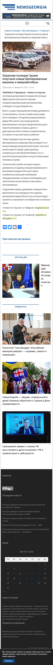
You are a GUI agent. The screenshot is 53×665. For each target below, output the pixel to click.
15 (39, 573)
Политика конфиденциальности (39, 647)
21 (33, 578)
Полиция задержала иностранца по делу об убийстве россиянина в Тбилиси (23, 506)
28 (33, 583)
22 (39, 578)
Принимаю (9, 661)
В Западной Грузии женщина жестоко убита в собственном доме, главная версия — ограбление (25, 530)
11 (14, 573)
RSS (3, 536)
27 (26, 583)
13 (26, 573)
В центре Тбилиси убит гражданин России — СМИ (22, 525)
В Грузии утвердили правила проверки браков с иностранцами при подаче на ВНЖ (21, 512)
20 (26, 578)
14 (33, 573)
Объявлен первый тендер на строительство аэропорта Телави (24, 519)
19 (20, 578)
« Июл (4, 591)
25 (14, 583)
